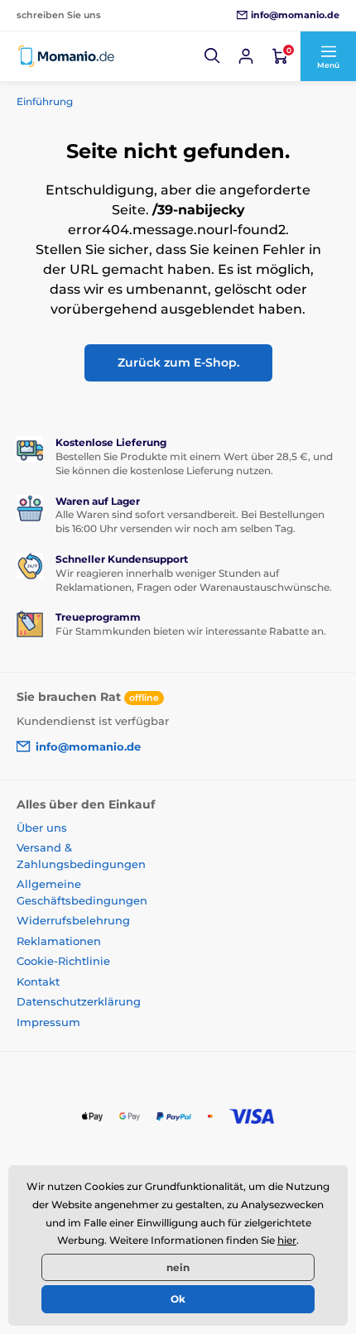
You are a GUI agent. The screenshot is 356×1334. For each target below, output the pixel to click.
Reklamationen (59, 941)
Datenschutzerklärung (79, 1001)
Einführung (45, 101)
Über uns (42, 827)
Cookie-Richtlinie (63, 960)
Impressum (48, 1022)
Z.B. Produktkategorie (116, 94)
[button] (212, 56)
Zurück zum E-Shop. (178, 362)
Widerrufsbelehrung (73, 920)
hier (286, 1240)
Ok (178, 1299)
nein (178, 1267)
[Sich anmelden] (245, 56)
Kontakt (38, 981)
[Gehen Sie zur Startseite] (66, 56)
